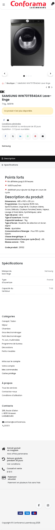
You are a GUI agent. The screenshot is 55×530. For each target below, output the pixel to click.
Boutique (11, 83)
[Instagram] (49, 505)
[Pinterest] (35, 136)
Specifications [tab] (11, 165)
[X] (13, 136)
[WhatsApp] (28, 136)
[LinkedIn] (20, 136)
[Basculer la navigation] (4, 4)
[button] (4, 73)
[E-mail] (43, 136)
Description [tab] (9, 158)
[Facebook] (5, 136)
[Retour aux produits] (49, 87)
